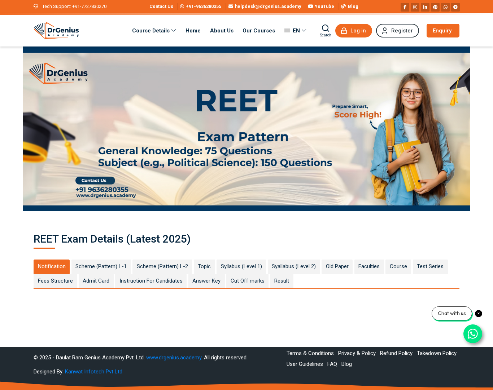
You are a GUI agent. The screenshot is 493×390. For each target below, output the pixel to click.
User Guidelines (305, 364)
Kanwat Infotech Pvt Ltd (93, 371)
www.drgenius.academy (173, 357)
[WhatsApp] (445, 7)
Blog (346, 364)
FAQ (332, 364)
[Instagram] (415, 7)
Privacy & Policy (357, 353)
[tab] (52, 267)
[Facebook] (405, 7)
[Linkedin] (425, 7)
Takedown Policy (437, 353)
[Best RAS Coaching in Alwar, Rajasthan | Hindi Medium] (56, 30)
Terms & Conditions (310, 353)
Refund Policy (396, 353)
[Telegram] (455, 7)
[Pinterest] (435, 7)
